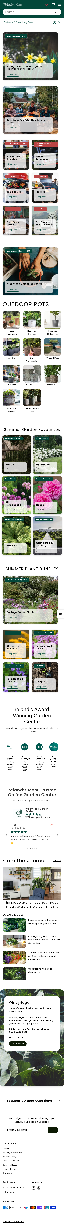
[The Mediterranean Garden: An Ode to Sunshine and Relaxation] (14, 957)
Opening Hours (10, 1165)
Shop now (12, 74)
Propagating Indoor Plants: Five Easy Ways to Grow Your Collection (44, 940)
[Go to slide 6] (27, 848)
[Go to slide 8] (32, 848)
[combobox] (32, 12)
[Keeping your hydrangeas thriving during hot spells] (14, 925)
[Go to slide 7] (29, 848)
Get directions (17, 1043)
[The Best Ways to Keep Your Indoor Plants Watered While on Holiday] (32, 883)
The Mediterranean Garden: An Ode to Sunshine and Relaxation (43, 956)
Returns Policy (9, 1156)
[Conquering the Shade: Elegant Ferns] (14, 973)
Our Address (9, 1173)
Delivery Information (12, 1152)
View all (57, 860)
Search (6, 1148)
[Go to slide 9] (34, 848)
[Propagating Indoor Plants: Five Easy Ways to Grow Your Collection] (14, 941)
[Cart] (53, 4)
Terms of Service (11, 1160)
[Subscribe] (53, 1130)
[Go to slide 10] (36, 848)
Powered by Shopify (13, 1221)
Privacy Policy (9, 1169)
